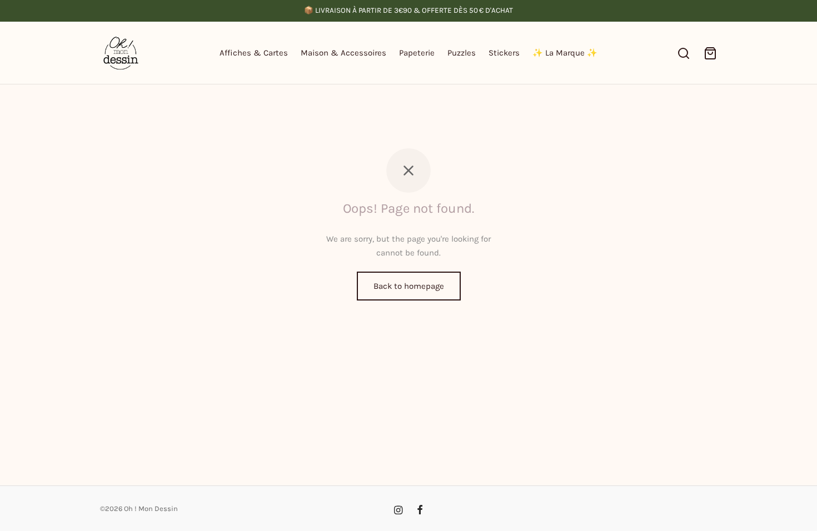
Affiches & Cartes (254, 53)
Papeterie (417, 53)
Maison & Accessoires (343, 53)
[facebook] (419, 511)
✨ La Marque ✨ (564, 53)
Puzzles (461, 53)
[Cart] (710, 53)
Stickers (504, 53)
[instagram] (398, 511)
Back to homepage (408, 286)
